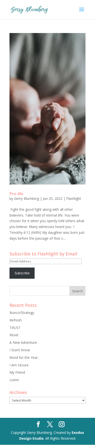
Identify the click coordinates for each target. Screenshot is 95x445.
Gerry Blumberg (26, 198)
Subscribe (22, 273)
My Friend (17, 372)
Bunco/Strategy (22, 312)
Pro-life (16, 193)
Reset (14, 335)
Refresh (16, 320)
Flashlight (73, 198)
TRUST (15, 327)
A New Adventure (23, 342)
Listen (14, 380)
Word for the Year (24, 357)
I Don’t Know (20, 350)
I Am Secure (19, 365)
